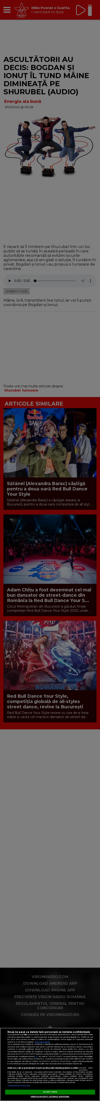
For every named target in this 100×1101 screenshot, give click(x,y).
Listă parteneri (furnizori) (18, 1086)
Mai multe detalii (42, 1042)
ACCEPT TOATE (50, 1092)
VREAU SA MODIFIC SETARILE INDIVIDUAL (50, 1096)
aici (36, 1056)
